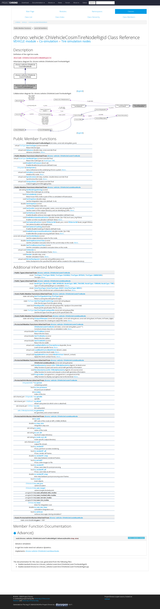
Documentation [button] (37, 3)
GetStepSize (31, 204)
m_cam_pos (38, 483)
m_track (37, 479)
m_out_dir (38, 433)
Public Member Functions (22, 28)
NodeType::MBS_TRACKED (74, 283)
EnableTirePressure (34, 163)
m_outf (37, 442)
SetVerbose (30, 213)
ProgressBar (39, 374)
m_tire (36, 406)
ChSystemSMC (27, 383)
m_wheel (37, 401)
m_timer (37, 503)
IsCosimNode (31, 194)
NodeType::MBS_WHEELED (54, 283)
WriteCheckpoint (33, 259)
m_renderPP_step (41, 474)
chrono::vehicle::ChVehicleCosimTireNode (63, 156)
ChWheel (29, 401)
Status (85, 3)
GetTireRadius (40, 336)
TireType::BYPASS (78, 275)
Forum (67, 3)
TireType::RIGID (49, 275)
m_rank (37, 419)
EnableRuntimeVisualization (37, 217)
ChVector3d (51, 222)
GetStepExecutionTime (35, 240)
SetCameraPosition (33, 222)
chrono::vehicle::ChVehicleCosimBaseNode (64, 187)
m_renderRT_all (40, 451)
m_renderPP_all (40, 470)
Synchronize (31, 177)
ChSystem (20, 168)
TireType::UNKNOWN (93, 275)
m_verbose (38, 512)
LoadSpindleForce (41, 345)
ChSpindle (29, 397)
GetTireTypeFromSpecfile (44, 310)
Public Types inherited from (42, 273)
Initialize (29, 172)
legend (80, 91)
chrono (17, 22)
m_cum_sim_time (40, 507)
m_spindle (38, 397)
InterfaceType (40, 288)
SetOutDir (30, 208)
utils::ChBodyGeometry (60, 365)
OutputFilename (40, 318)
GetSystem (30, 168)
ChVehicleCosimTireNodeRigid (38, 22)
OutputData (31, 181)
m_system (38, 383)
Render (29, 254)
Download (25, 3)
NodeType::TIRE (49, 160)
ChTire (30, 406)
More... (43, 152)
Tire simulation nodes (76, 41)
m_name (37, 428)
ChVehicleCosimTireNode (44, 327)
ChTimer (31, 503)
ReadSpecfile (39, 305)
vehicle (24, 22)
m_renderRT (39, 446)
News (60, 3)
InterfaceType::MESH (72, 288)
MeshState (52, 350)
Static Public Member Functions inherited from (49, 294)
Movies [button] (50, 3)
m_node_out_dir (40, 437)
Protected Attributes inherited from (45, 380)
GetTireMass (39, 331)
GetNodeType (31, 158)
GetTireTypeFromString (43, 301)
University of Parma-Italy (30, 601)
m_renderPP (39, 465)
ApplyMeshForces (41, 354)
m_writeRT (38, 460)
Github (107, 599)
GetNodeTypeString (34, 190)
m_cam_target (39, 488)
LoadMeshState (40, 350)
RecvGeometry (40, 370)
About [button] (75, 3)
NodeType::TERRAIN (93, 283)
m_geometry (39, 410)
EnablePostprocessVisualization (39, 231)
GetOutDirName (32, 236)
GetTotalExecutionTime (35, 245)
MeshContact (58, 354)
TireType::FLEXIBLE (63, 275)
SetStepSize (31, 199)
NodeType (22, 158)
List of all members (40, 28)
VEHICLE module (24, 41)
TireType (23, 145)
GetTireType (31, 145)
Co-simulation (48, 41)
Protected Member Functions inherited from (48, 324)
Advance (29, 150)
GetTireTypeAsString (42, 296)
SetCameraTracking (34, 227)
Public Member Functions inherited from (47, 156)
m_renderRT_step (41, 456)
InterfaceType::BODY (55, 288)
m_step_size (39, 423)
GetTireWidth (39, 341)
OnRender (30, 250)
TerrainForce (54, 345)
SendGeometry (40, 365)
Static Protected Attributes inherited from (48, 518)
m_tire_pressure (40, 387)
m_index (37, 392)
